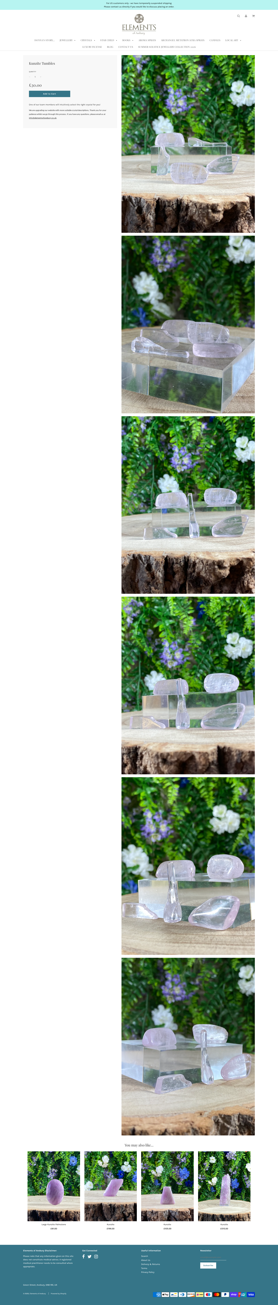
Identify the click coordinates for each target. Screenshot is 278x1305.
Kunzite (110, 1224)
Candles (215, 40)
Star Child (107, 40)
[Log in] (246, 15)
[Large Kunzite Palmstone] (54, 1186)
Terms (144, 1268)
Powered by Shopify (58, 1294)
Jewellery (66, 40)
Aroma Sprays (147, 40)
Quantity (32, 72)
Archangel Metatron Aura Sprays (183, 40)
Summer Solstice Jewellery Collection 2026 (167, 46)
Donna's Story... (44, 40)
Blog (110, 46)
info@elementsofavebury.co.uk (42, 118)
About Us (145, 1260)
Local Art (232, 40)
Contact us (125, 46)
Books (126, 40)
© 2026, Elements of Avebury (34, 1294)
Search (144, 1256)
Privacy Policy (147, 1272)
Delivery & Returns (150, 1264)
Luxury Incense (92, 46)
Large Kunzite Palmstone (54, 1224)
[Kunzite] (110, 1186)
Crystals (87, 40)
